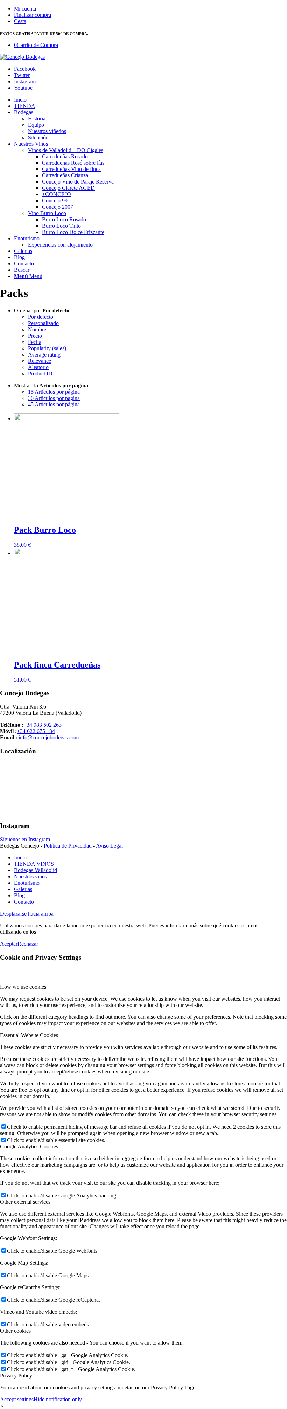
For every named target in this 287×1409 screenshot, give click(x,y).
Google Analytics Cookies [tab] (29, 1146)
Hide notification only (58, 1399)
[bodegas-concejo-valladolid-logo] (22, 57)
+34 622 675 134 (36, 731)
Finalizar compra (32, 15)
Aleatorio (38, 367)
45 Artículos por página (54, 404)
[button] (2, 1406)
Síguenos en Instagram (25, 839)
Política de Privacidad (68, 846)
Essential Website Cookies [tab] (29, 1035)
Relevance (39, 361)
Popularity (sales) (47, 348)
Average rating (44, 355)
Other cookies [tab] (15, 1331)
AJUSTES (49, 932)
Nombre (37, 329)
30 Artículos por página (54, 398)
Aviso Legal (109, 846)
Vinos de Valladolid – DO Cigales (65, 150)
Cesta (20, 21)
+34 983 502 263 (42, 725)
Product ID (40, 374)
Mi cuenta (25, 9)
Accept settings (17, 1399)
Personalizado (43, 323)
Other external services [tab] (25, 1202)
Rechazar (28, 944)
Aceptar (9, 944)
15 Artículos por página (54, 392)
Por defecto (40, 317)
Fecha (34, 342)
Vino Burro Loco (47, 213)
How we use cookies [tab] (23, 987)
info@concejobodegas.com (49, 737)
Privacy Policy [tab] (16, 1376)
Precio (35, 336)
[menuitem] (150, 9)
